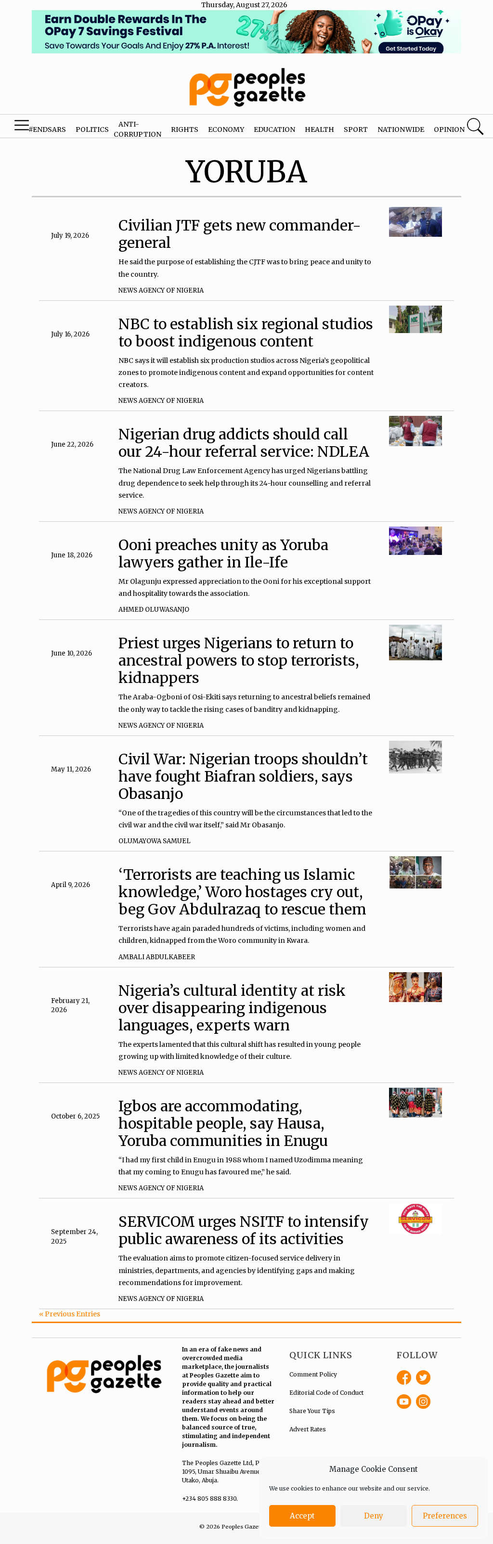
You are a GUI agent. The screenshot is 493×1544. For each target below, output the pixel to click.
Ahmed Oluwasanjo (153, 609)
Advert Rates (307, 1429)
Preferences (445, 1515)
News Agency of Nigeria (161, 290)
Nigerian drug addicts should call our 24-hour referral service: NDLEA (243, 443)
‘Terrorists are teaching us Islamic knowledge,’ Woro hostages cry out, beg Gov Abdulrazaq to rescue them (242, 891)
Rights (184, 129)
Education (274, 129)
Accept (302, 1515)
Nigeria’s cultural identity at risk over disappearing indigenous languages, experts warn (232, 1007)
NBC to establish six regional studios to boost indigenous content (245, 332)
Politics (92, 129)
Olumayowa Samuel (154, 841)
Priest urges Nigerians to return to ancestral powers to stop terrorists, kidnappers (238, 660)
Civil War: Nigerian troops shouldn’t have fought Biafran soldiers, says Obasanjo (243, 776)
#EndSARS (47, 129)
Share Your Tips (312, 1411)
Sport (356, 129)
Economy (226, 129)
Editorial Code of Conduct (326, 1392)
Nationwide (400, 129)
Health (319, 129)
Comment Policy (313, 1374)
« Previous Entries (69, 1314)
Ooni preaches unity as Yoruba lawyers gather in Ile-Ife (223, 553)
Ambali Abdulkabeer (156, 957)
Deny (373, 1515)
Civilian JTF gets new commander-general (239, 234)
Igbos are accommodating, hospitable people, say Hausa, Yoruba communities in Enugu (223, 1123)
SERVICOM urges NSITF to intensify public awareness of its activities (243, 1230)
